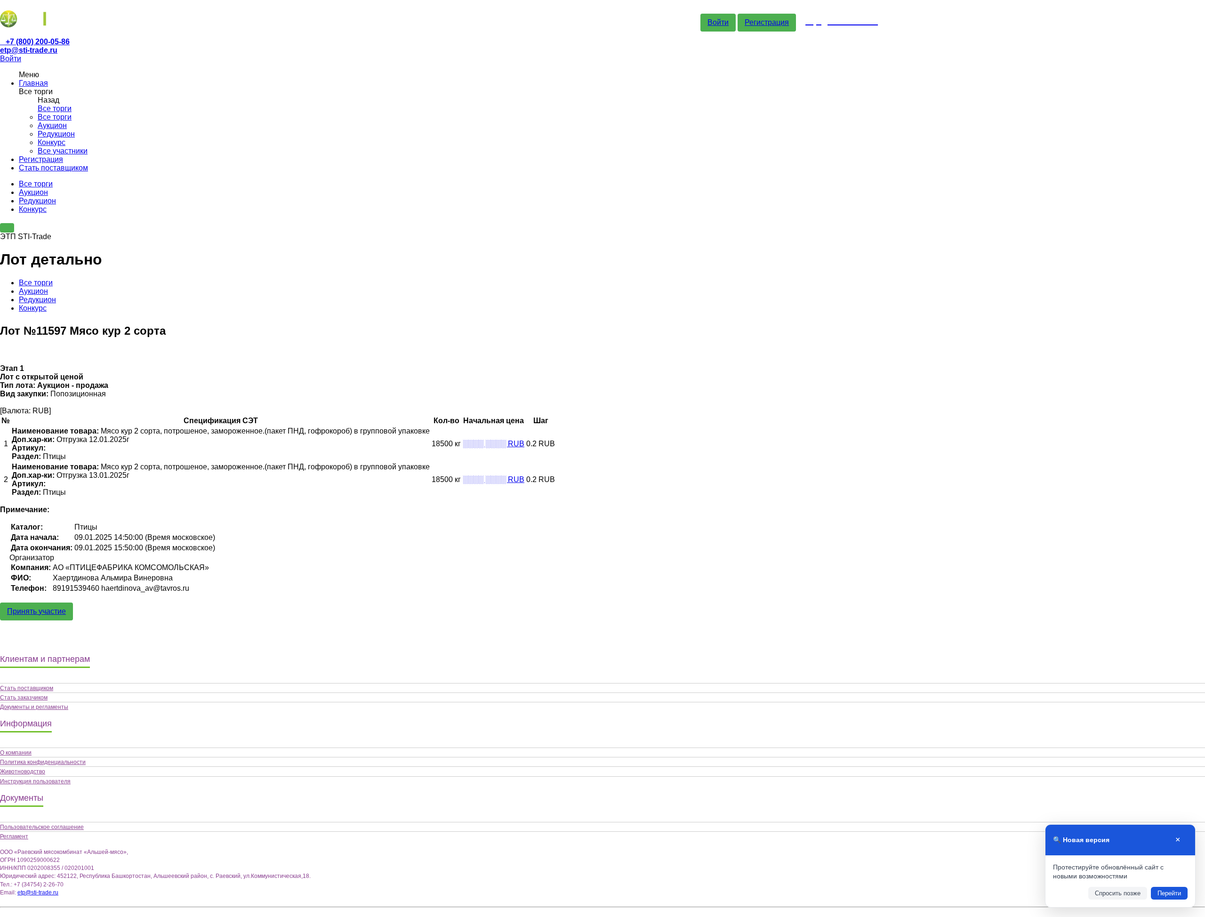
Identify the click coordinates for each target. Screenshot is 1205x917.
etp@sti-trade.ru (28, 50)
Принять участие (36, 611)
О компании (16, 752)
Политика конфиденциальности (43, 762)
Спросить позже (1118, 893)
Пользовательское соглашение (42, 827)
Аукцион (52, 125)
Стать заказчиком (24, 697)
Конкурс (51, 142)
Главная (33, 83)
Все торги (55, 109)
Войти (718, 22)
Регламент (14, 836)
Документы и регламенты (34, 707)
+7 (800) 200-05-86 (38, 42)
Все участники (63, 151)
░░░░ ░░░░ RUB (493, 444)
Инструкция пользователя (35, 781)
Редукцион (56, 134)
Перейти (1169, 893)
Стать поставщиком (53, 168)
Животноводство (22, 771)
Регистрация (767, 22)
